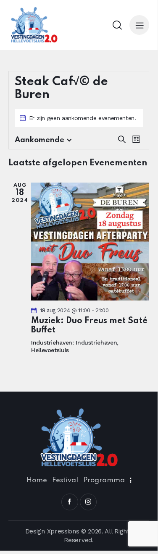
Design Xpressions (52, 531)
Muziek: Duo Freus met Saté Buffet (89, 325)
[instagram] (88, 502)
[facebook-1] (69, 502)
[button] (139, 25)
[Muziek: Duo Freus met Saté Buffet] (90, 242)
